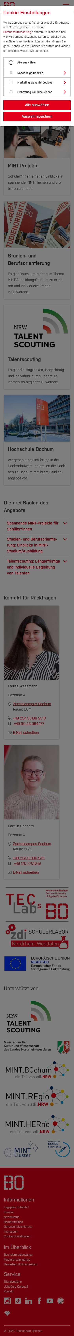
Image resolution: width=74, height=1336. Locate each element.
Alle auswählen (27, 62)
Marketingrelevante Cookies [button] (34, 82)
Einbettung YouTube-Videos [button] (34, 92)
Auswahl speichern (37, 116)
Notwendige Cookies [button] (30, 73)
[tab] (38, 72)
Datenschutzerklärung (17, 32)
